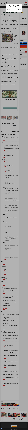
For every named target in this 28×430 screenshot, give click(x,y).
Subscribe (20, 9)
